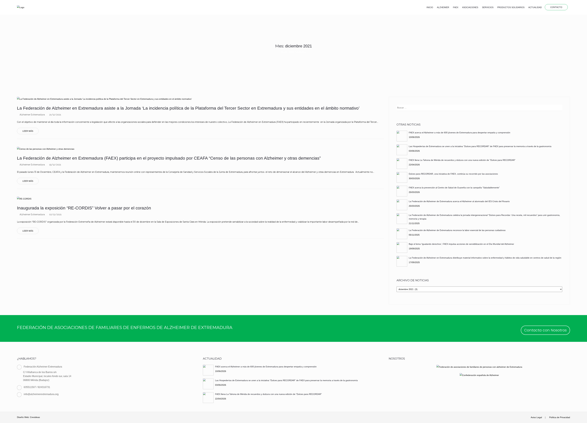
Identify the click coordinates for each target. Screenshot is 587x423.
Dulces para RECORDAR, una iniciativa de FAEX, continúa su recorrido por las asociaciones (453, 174)
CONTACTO (556, 7)
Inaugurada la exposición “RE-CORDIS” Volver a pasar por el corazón (84, 208)
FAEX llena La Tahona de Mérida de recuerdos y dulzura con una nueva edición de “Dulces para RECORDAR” (462, 160)
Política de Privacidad (559, 417)
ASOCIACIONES (470, 7)
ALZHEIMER (443, 7)
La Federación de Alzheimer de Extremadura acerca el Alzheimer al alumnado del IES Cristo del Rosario (459, 201)
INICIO (429, 7)
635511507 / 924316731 (37, 387)
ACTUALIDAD (535, 7)
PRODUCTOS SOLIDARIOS (510, 7)
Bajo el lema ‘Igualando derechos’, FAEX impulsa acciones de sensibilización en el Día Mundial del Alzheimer (461, 244)
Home (284, 52)
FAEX (455, 7)
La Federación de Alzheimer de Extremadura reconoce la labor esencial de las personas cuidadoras (457, 230)
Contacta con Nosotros (545, 330)
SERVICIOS (487, 7)
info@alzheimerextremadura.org (41, 394)
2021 (291, 52)
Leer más (27, 131)
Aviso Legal (536, 417)
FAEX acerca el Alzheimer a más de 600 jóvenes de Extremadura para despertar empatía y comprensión (459, 132)
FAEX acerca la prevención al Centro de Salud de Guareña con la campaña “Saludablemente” (454, 187)
